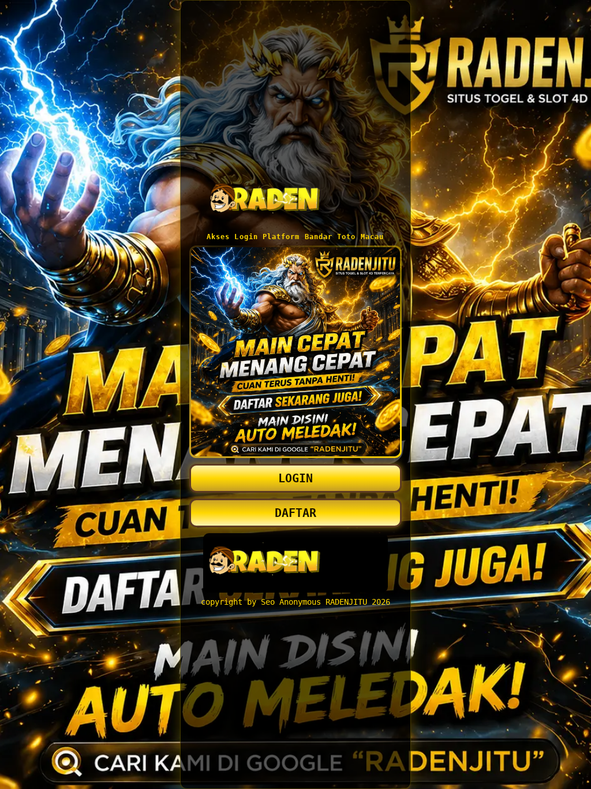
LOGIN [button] (295, 478)
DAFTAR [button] (295, 513)
